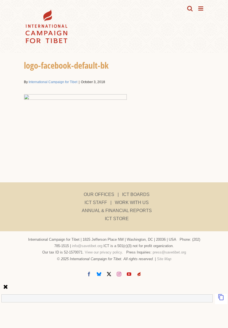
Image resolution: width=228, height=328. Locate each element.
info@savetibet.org (87, 246)
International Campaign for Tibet (53, 82)
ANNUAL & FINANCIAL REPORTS (117, 210)
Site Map (164, 259)
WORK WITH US (132, 202)
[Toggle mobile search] (190, 8)
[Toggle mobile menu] (201, 8)
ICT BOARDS (136, 194)
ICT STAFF (96, 202)
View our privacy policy (103, 252)
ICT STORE (117, 218)
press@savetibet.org (169, 252)
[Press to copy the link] (221, 299)
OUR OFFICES (99, 194)
